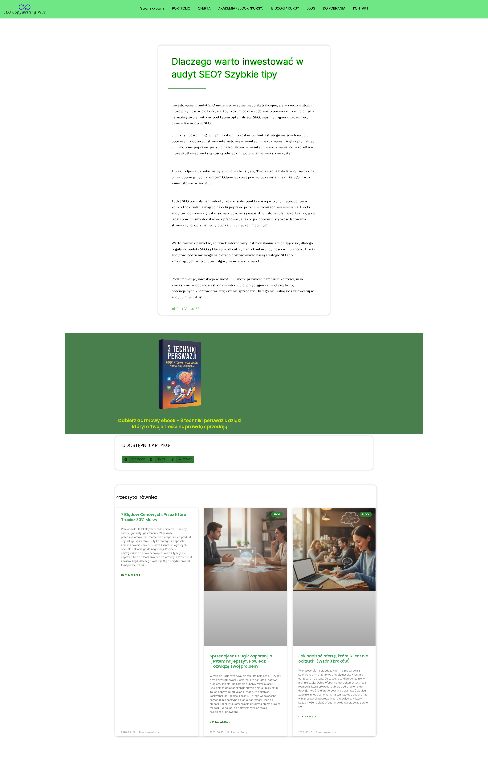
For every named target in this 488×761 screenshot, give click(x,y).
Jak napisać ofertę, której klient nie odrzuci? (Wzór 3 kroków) (333, 658)
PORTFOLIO (181, 8)
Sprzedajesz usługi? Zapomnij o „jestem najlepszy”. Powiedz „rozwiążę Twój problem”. (241, 661)
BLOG (311, 8)
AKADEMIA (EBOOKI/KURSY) (241, 8)
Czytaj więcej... (131, 575)
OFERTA (204, 8)
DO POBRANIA (334, 8)
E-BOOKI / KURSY (285, 8)
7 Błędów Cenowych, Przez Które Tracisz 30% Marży (153, 517)
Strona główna (152, 8)
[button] (134, 459)
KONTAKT (360, 8)
